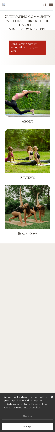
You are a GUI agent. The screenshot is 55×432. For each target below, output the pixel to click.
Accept (27, 426)
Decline (27, 416)
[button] (44, 4)
